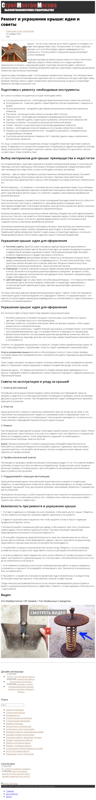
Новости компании (15, 709)
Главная (10, 28)
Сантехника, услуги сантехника (20, 729)
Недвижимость (13, 715)
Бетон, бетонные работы (17, 751)
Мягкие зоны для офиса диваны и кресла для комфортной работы (21, 677)
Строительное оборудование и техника (24, 748)
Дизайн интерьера (14, 723)
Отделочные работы (15, 712)
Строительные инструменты (19, 718)
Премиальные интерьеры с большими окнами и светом (21, 682)
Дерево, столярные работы (18, 745)
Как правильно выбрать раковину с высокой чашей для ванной (16, 770)
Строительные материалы (18, 720)
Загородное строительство (18, 726)
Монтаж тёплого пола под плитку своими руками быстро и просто (16, 775)
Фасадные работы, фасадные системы (24, 737)
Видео (9, 53)
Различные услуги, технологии (20, 31)
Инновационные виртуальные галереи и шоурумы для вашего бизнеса (21, 689)
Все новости (12, 40)
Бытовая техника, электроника (20, 734)
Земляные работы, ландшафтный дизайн (25, 731)
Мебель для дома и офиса (18, 742)
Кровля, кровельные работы (19, 740)
